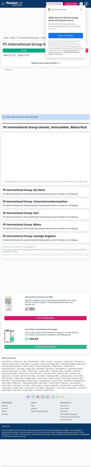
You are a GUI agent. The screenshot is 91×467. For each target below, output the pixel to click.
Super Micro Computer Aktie (72, 378)
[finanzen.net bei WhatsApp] (58, 397)
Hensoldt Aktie (7, 378)
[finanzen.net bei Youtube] (38, 397)
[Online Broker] (15, 5)
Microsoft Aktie (36, 373)
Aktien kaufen (49, 390)
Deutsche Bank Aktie (9, 373)
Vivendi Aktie (42, 378)
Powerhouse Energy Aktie (49, 364)
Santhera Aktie (28, 366)
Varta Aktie (17, 385)
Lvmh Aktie (17, 390)
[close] (81, 9)
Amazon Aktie (57, 366)
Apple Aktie (6, 376)
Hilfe (32, 406)
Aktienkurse (17, 361)
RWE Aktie (5, 381)
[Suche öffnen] (81, 4)
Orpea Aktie (25, 364)
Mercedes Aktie (52, 376)
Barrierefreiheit (66, 420)
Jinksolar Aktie (75, 373)
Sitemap (5, 414)
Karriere (5, 408)
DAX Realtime (34, 361)
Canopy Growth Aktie (51, 385)
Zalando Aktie (66, 385)
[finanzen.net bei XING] (53, 397)
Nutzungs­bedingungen (68, 414)
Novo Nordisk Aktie (18, 381)
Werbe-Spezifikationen (39, 411)
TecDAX (49, 361)
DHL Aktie (40, 369)
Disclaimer (64, 411)
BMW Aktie (17, 383)
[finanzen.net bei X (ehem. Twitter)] (43, 397)
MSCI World (78, 361)
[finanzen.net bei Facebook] (33, 397)
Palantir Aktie (57, 381)
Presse (4, 411)
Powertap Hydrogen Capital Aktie (73, 364)
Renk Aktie (41, 376)
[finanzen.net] (14, 3)
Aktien (13, 38)
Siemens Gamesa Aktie (10, 364)
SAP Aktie (15, 376)
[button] (54, 4)
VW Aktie (68, 371)
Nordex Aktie (29, 388)
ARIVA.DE (85, 434)
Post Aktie (34, 364)
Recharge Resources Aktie (11, 366)
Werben (34, 408)
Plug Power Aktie (50, 373)
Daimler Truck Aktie (28, 376)
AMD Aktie (67, 381)
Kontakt (4, 406)
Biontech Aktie (63, 373)
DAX (25, 361)
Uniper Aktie (27, 390)
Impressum (64, 406)
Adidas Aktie (18, 388)
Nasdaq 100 (68, 361)
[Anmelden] (86, 4)
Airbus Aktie (6, 383)
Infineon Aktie (32, 381)
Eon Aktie (26, 385)
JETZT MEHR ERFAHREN (45, 347)
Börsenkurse (6, 361)
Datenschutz (64, 408)
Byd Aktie (76, 371)
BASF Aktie (50, 369)
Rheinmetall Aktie (8, 369)
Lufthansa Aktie (57, 371)
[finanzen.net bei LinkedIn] (48, 397)
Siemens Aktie (44, 371)
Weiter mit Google (65, 36)
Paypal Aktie (18, 378)
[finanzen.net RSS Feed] (63, 397)
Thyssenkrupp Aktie (30, 383)
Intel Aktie (40, 388)
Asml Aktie (82, 388)
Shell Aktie (38, 390)
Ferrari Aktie (78, 376)
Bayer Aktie (31, 369)
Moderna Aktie (54, 378)
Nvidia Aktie (68, 366)
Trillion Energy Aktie (43, 366)
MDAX (42, 361)
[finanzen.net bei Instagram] (28, 397)
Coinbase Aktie (44, 381)
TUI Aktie (23, 371)
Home (6, 38)
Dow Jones (58, 361)
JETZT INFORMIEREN (45, 318)
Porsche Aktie (54, 383)
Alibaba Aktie (50, 388)
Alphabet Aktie (78, 381)
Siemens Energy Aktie (10, 371)
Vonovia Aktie (36, 385)
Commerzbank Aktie (74, 369)
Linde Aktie (61, 388)
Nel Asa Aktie (24, 373)
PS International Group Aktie (28, 38)
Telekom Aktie (30, 378)
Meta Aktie (43, 383)
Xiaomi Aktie (6, 385)
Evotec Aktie (71, 388)
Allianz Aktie (32, 371)
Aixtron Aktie (6, 390)
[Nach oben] (84, 464)
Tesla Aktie (21, 369)
